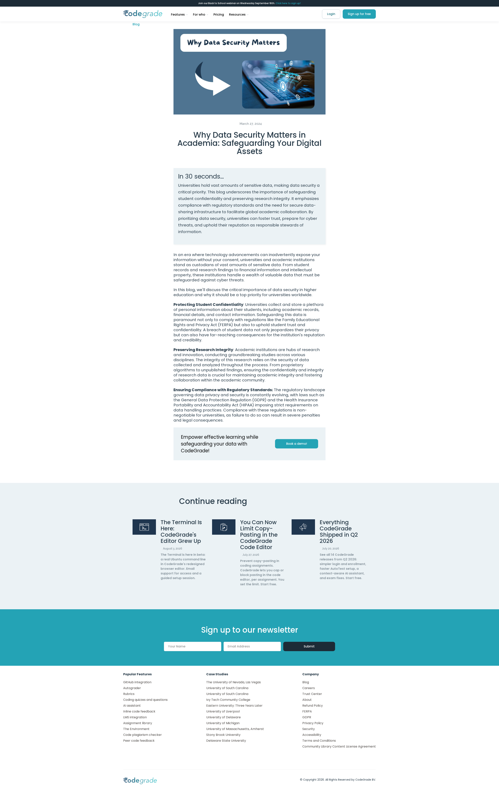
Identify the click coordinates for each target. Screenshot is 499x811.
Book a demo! (296, 444)
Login (331, 14)
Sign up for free (359, 14)
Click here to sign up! (288, 3)
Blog (136, 24)
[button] (179, 14)
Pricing (218, 14)
